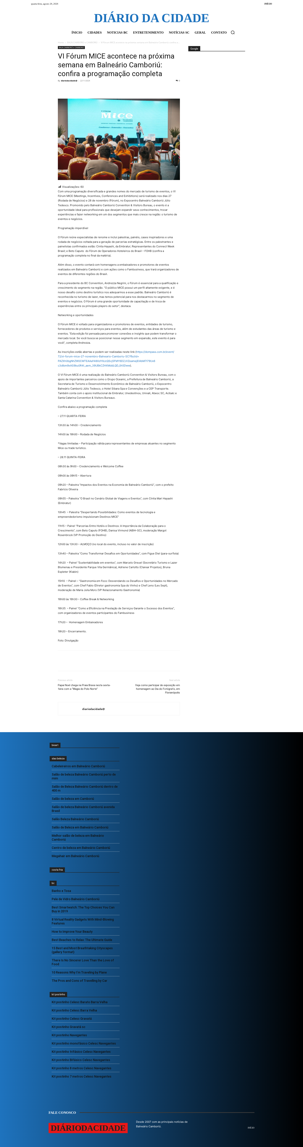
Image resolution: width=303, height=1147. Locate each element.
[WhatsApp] (85, 88)
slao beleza (58, 758)
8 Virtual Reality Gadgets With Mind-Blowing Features (83, 921)
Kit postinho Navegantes (69, 1035)
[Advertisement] (216, 64)
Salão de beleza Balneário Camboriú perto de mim (84, 776)
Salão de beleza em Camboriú (73, 799)
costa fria (57, 869)
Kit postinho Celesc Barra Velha (74, 1010)
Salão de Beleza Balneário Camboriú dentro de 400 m (85, 788)
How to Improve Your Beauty (72, 931)
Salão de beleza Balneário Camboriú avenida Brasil (83, 809)
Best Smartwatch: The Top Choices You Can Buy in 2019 (83, 909)
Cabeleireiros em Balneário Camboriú (78, 766)
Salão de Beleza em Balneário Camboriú (80, 827)
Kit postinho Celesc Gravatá (72, 1018)
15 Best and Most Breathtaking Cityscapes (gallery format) (82, 950)
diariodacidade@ (69, 80)
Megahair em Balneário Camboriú (75, 856)
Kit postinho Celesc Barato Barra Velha (79, 1002)
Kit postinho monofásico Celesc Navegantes (84, 1043)
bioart (55, 745)
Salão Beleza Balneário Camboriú (75, 819)
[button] (232, 32)
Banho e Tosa (61, 891)
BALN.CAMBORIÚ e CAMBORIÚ (82, 42)
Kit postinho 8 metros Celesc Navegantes (81, 1068)
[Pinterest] (77, 88)
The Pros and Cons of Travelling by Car (79, 980)
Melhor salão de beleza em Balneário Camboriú (78, 837)
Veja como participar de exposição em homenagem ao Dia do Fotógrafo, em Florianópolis (157, 689)
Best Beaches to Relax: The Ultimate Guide (82, 940)
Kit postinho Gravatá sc (68, 1027)
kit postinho (58, 994)
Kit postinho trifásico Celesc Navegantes (81, 1051)
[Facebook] (61, 88)
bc (53, 883)
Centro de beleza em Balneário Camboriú (81, 848)
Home (61, 42)
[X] (69, 88)
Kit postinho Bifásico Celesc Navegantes (81, 1060)
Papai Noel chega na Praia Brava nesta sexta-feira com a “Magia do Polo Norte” (84, 687)
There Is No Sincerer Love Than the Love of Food (83, 962)
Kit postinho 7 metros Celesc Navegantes (81, 1076)
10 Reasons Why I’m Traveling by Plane (79, 972)
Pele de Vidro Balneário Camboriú (75, 899)
